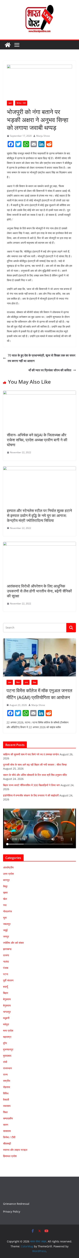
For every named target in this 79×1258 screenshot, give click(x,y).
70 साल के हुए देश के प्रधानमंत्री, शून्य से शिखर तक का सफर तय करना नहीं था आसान (41, 358)
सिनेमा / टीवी (21, 103)
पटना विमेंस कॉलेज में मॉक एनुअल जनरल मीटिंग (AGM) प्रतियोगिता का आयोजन (39, 693)
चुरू (5, 917)
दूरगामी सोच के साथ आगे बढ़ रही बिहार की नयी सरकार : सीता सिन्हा (35, 764)
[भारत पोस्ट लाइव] (7, 44)
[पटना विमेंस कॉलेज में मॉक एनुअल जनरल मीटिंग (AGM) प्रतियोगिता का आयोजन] (39, 657)
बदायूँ (5, 986)
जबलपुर (7, 924)
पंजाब (5, 968)
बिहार (18, 682)
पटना (5, 974)
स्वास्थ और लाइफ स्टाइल (15, 1150)
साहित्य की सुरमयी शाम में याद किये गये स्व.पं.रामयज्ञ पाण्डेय (31, 754)
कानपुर (6, 880)
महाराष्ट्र (7, 1037)
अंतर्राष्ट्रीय (8, 867)
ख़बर (10, 103)
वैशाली (6, 1099)
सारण (5, 1124)
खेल (5, 899)
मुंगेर (5, 1043)
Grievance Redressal (16, 1204)
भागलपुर (7, 1012)
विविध (5, 1093)
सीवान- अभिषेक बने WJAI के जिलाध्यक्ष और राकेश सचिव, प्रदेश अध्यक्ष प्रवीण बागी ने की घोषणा (37, 439)
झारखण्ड (7, 949)
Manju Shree (43, 135)
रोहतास (6, 1087)
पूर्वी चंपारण (8, 980)
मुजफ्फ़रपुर (8, 1049)
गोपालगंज (7, 911)
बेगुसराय (7, 999)
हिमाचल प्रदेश (10, 1156)
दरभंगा (6, 955)
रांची (5, 1062)
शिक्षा (34, 682)
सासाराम (7, 1131)
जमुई (5, 930)
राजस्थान (7, 1068)
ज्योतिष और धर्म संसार (13, 942)
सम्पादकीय (8, 1118)
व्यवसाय (7, 1106)
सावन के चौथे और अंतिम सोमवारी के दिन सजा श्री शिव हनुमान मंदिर (35, 775)
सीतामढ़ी (7, 1143)
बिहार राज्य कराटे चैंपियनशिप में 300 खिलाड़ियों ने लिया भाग (31, 785)
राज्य (26, 682)
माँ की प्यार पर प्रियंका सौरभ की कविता (50, 370)
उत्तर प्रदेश (8, 873)
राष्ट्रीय (6, 1081)
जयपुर (6, 936)
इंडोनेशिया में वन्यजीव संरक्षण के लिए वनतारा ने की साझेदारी (31, 795)
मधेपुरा (6, 1024)
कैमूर (5, 886)
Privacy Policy (11, 1211)
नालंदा (6, 961)
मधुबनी (6, 1018)
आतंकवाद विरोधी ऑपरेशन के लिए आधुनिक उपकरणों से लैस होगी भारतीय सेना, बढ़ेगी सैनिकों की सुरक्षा (39, 590)
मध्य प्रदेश (8, 1030)
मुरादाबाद (7, 1055)
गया (5, 905)
